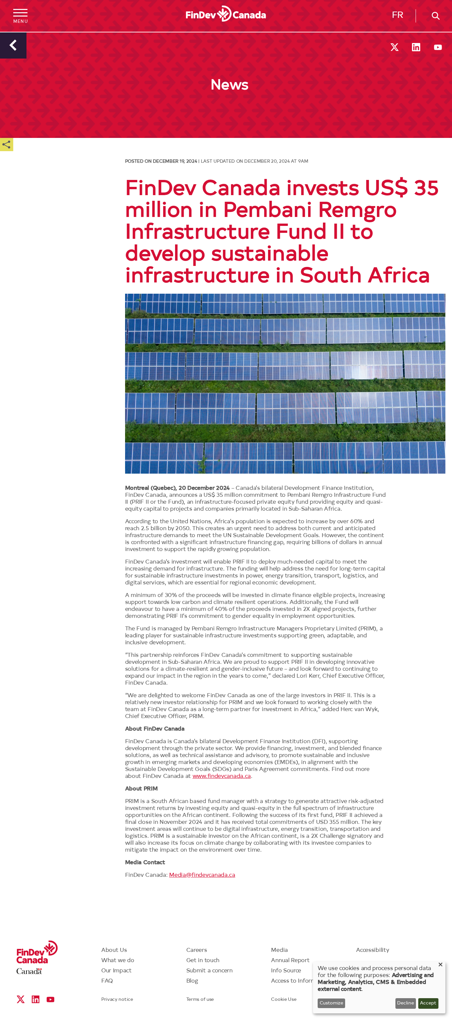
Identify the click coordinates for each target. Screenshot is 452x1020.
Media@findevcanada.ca (202, 875)
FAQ (107, 981)
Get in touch (202, 960)
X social (394, 47)
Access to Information (300, 981)
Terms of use (200, 1000)
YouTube (438, 47)
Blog (192, 981)
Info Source (286, 971)
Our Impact (116, 971)
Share (6, 144)
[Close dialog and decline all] (440, 965)
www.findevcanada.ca (222, 776)
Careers (196, 950)
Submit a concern (209, 971)
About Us (114, 950)
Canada (29, 971)
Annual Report (290, 960)
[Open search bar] (434, 16)
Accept (428, 1003)
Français (397, 16)
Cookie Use (283, 1000)
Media (279, 950)
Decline (405, 1003)
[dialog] (379, 987)
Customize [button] (331, 1003)
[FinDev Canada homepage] (226, 14)
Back (13, 45)
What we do (117, 960)
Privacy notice (117, 1000)
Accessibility (372, 950)
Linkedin (416, 47)
